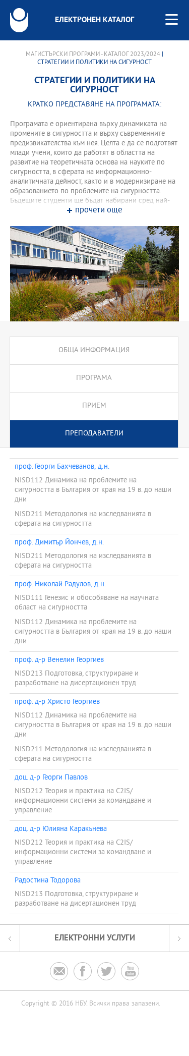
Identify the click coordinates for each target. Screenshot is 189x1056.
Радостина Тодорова (48, 880)
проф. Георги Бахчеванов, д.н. (62, 467)
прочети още (98, 210)
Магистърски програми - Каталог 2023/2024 (93, 54)
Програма (94, 378)
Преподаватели (94, 433)
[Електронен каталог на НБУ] (19, 20)
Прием (94, 406)
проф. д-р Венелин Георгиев (59, 660)
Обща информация (94, 350)
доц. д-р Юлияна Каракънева (61, 829)
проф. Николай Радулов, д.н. (60, 584)
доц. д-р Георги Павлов (51, 778)
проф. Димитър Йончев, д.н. (59, 542)
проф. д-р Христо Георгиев (57, 702)
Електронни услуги (94, 938)
